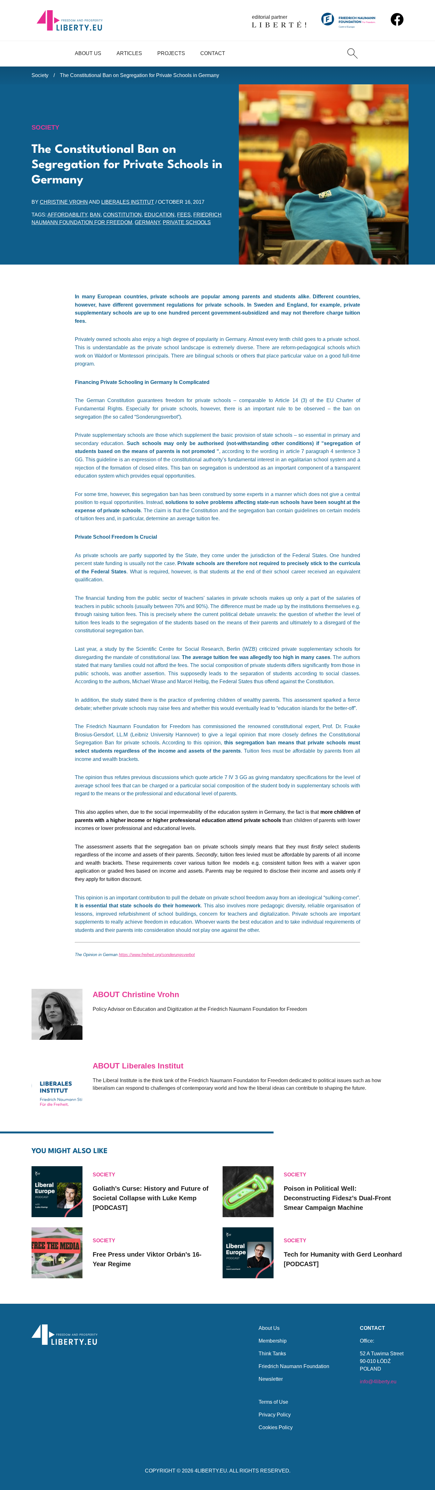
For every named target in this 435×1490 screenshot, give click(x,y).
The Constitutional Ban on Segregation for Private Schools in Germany (139, 75)
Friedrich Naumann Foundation (294, 1366)
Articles (129, 53)
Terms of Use (273, 1402)
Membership (273, 1341)
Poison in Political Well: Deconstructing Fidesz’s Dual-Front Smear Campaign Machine (337, 1198)
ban (95, 214)
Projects (171, 53)
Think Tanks (272, 1353)
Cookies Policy (276, 1427)
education (159, 214)
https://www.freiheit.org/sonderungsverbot (157, 954)
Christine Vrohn (64, 202)
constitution (122, 214)
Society (40, 75)
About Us (88, 53)
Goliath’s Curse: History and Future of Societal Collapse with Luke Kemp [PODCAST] (151, 1198)
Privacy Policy (275, 1414)
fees (184, 214)
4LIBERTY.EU (211, 1470)
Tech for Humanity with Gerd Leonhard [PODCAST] (343, 1259)
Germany (147, 222)
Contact (212, 53)
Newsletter (271, 1379)
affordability (67, 214)
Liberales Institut (127, 202)
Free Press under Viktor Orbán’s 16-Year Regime (147, 1259)
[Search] (352, 53)
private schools (187, 222)
